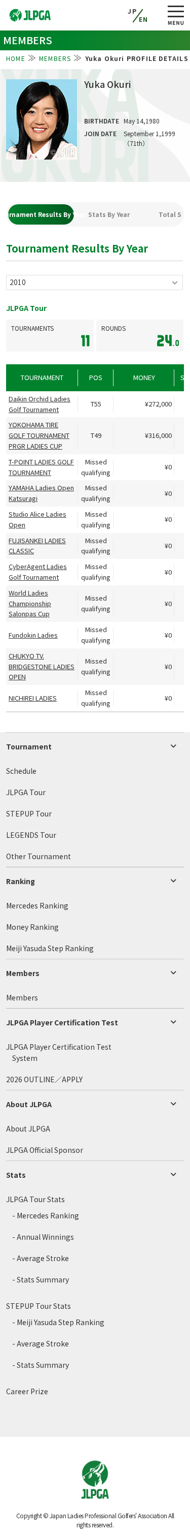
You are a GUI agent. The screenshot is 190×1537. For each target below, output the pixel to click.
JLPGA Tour (26, 792)
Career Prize (27, 1391)
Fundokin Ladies (33, 635)
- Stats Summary (40, 1279)
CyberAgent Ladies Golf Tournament (38, 571)
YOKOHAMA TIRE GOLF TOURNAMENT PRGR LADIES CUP (39, 435)
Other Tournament (38, 856)
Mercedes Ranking (37, 905)
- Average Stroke (40, 1258)
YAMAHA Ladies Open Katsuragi (41, 493)
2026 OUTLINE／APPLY (44, 1079)
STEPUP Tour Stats (38, 1306)
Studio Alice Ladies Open (37, 519)
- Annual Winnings (43, 1237)
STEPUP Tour (29, 813)
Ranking (20, 881)
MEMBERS (55, 58)
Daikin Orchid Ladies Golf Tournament (39, 404)
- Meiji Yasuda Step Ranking (58, 1322)
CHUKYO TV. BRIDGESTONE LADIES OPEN (41, 666)
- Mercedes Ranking (45, 1215)
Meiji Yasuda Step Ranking (50, 948)
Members (23, 973)
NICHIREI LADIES (33, 698)
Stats (16, 1175)
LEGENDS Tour (31, 835)
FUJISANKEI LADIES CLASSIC (37, 546)
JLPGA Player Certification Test (62, 1022)
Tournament (29, 746)
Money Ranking (32, 927)
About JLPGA (29, 1104)
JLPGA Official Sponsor (44, 1150)
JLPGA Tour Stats (35, 1199)
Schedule (21, 771)
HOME (15, 58)
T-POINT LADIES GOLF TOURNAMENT (41, 467)
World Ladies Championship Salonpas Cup (30, 603)
